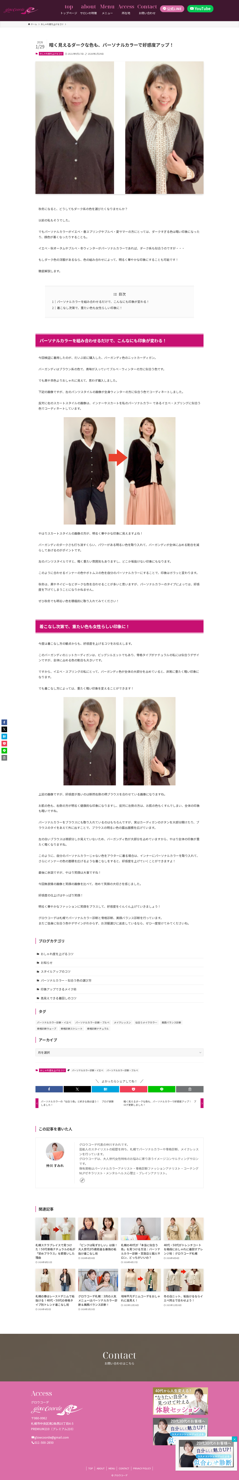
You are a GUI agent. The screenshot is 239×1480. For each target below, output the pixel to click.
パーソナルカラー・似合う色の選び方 (66, 980)
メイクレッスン (122, 1022)
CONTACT (124, 1468)
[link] (82, 1180)
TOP (90, 1468)
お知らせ (47, 962)
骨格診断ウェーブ (46, 1028)
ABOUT (101, 1468)
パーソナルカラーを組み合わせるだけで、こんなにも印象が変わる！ (103, 301)
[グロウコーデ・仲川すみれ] (21, 10)
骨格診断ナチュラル (98, 1028)
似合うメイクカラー (146, 1022)
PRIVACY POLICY (142, 1468)
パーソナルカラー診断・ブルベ (92, 1022)
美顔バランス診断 (171, 1022)
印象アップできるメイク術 (59, 989)
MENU (111, 1468)
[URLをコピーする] (190, 1089)
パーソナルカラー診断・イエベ (54, 1022)
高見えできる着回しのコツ (59, 998)
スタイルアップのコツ (56, 971)
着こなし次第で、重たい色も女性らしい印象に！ (89, 307)
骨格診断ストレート (72, 1028)
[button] (49, 1089)
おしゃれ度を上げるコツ (51, 53)
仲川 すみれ (55, 1165)
